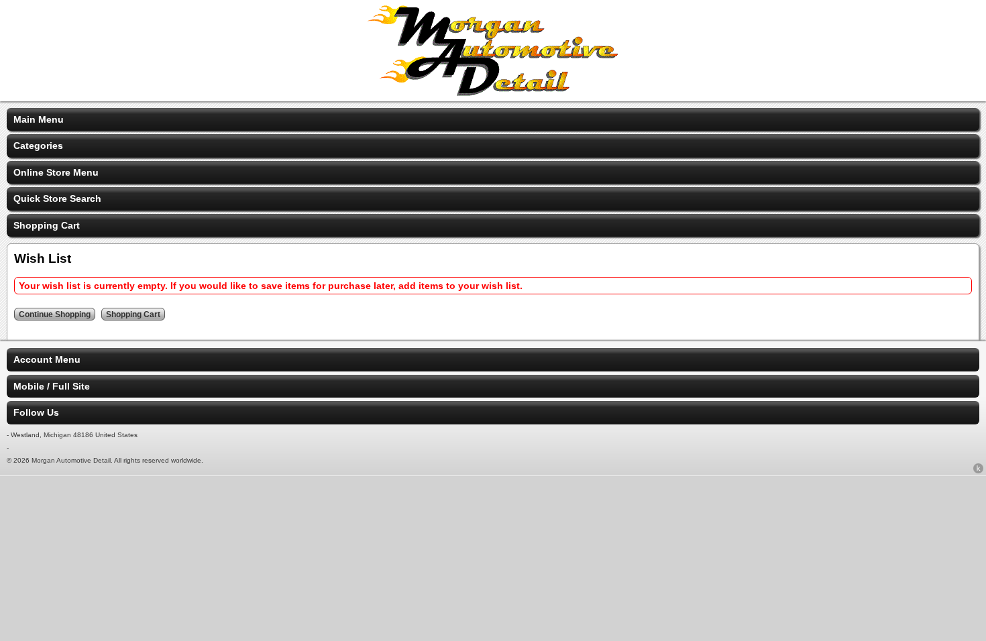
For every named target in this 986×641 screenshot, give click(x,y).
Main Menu (38, 119)
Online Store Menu (56, 172)
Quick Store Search (57, 198)
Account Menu (46, 359)
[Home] (493, 92)
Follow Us (36, 412)
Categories (38, 145)
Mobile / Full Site (51, 386)
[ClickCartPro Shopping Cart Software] (978, 470)
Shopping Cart (46, 225)
